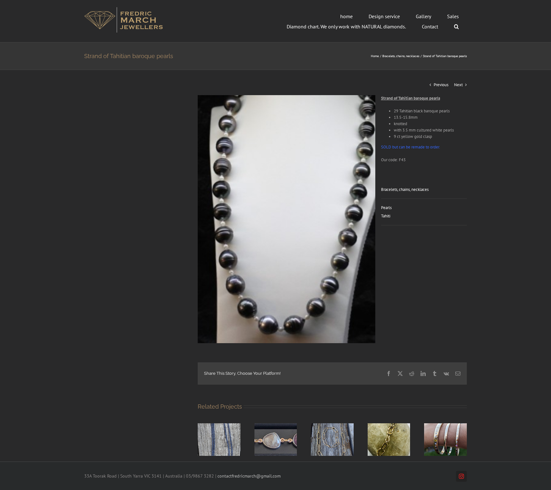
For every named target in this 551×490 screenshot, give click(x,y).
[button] (456, 26)
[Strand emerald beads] (219, 426)
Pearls (386, 207)
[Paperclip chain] (332, 426)
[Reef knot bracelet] (389, 426)
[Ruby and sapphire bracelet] (275, 426)
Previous (441, 84)
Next (458, 84)
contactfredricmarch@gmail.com (249, 476)
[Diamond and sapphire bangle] (445, 426)
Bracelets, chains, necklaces (405, 189)
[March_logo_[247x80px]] (123, 9)
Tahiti (385, 216)
